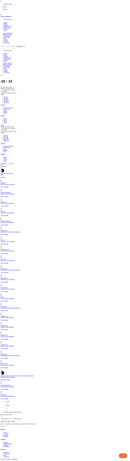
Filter (2, 125)
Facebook (6, 433)
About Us (6, 442)
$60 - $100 (6, 101)
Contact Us (6, 456)
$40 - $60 (6, 99)
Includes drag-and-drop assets (9, 92)
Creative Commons (8, 107)
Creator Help (7, 453)
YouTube (6, 436)
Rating (2, 115)
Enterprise (6, 445)
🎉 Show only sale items (6, 87)
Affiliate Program (8, 443)
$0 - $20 (6, 97)
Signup (5, 9)
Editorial (6, 111)
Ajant (2, 187)
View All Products (8, 33)
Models (6, 187)
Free (5, 30)
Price (2, 94)
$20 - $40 (6, 98)
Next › (8, 405)
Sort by (12, 163)
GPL (5, 110)
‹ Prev (8, 401)
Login (5, 6)
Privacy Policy (11, 421)
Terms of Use (4, 421)
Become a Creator (8, 4)
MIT (5, 113)
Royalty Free (7, 109)
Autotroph (14, 459)
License (3, 105)
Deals (5, 38)
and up (5, 118)
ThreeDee (3, 177)
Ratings (3, 154)
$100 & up (6, 102)
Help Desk (6, 452)
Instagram (6, 435)
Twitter (5, 432)
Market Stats (7, 446)
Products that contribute (9, 90)
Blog (5, 455)
